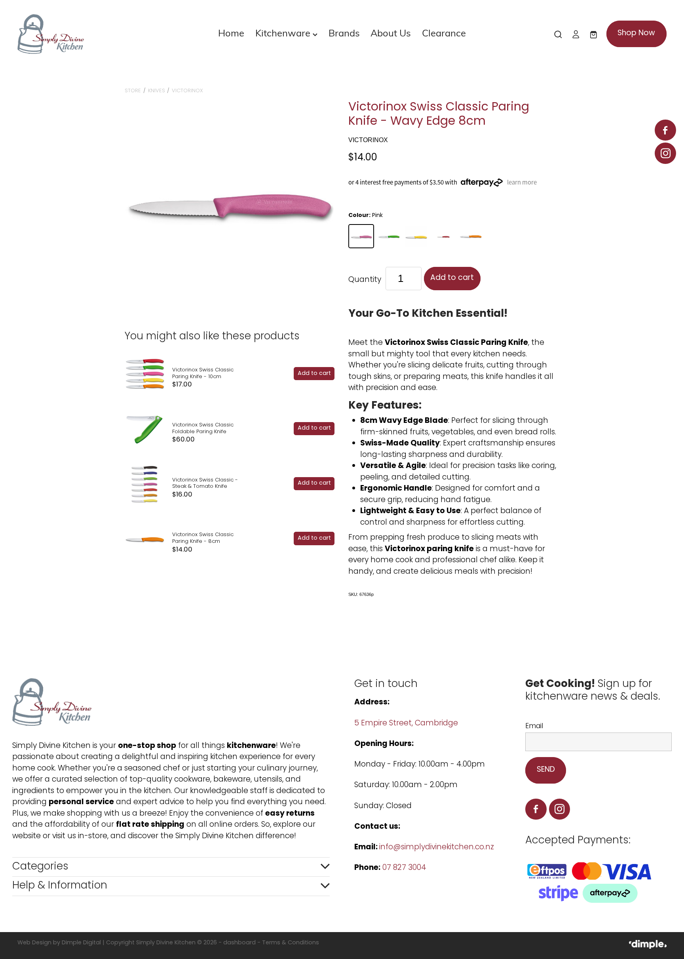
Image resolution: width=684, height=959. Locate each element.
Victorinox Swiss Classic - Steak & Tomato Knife (205, 483)
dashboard (239, 943)
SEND (546, 770)
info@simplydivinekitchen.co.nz (436, 847)
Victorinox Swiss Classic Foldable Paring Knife (203, 428)
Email (534, 726)
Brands (344, 32)
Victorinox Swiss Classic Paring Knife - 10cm (203, 373)
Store (133, 91)
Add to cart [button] (452, 278)
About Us (390, 32)
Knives (156, 91)
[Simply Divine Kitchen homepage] (82, 34)
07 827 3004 (404, 868)
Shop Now (636, 33)
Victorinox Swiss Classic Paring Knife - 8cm (203, 538)
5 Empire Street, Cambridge (407, 723)
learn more (522, 182)
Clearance (444, 32)
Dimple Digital (81, 943)
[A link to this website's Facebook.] (665, 130)
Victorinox (187, 91)
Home (231, 32)
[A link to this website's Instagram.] (665, 153)
